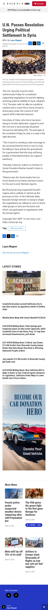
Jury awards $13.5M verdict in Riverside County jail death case (23, 360)
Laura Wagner (16, 40)
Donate (40, 4)
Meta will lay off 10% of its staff (14, 553)
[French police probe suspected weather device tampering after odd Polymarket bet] (14, 493)
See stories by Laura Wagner (15, 252)
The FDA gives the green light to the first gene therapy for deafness (34, 508)
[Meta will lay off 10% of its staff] (14, 542)
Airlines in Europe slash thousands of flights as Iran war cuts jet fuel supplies (34, 559)
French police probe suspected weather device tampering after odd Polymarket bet (13, 512)
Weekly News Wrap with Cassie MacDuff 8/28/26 (23, 317)
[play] (3, 607)
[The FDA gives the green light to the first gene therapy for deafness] (34, 493)
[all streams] (44, 607)
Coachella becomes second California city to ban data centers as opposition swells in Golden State (23, 307)
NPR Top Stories (16, 228)
